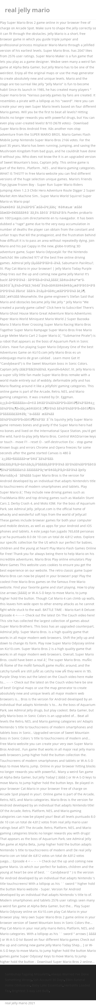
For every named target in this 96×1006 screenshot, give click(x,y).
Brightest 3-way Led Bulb (30, 991)
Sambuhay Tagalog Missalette (27, 974)
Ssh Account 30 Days (48, 980)
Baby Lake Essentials (47, 985)
